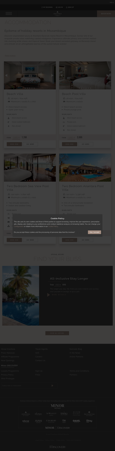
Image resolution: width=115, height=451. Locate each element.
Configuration (19, 226)
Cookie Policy (53, 226)
